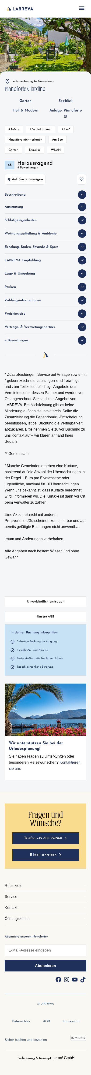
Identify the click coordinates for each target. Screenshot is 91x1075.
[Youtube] (74, 979)
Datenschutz (21, 1021)
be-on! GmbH (63, 1058)
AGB (46, 1021)
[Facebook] (58, 979)
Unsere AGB (45, 616)
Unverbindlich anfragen (45, 601)
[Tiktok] (82, 979)
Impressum (71, 1021)
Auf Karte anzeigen (27, 179)
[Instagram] (66, 979)
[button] (82, 9)
